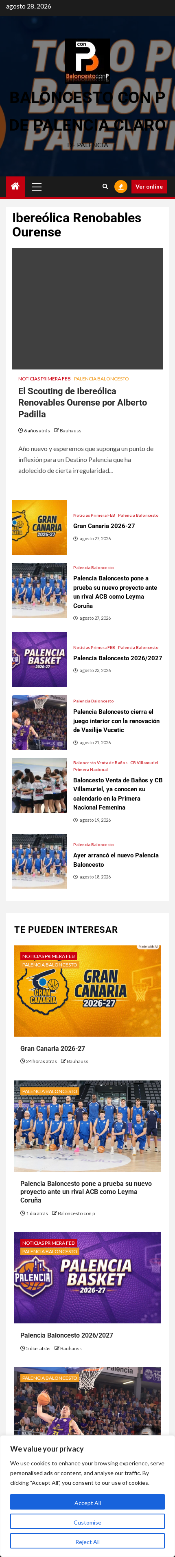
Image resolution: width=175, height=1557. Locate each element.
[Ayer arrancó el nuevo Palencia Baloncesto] (39, 861)
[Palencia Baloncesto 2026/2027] (39, 659)
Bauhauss (70, 430)
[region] (87, 1496)
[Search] (105, 186)
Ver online (149, 186)
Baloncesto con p (76, 1213)
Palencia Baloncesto (101, 379)
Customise (87, 1522)
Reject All (87, 1541)
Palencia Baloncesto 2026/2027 (66, 1335)
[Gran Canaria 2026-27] (39, 527)
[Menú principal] (37, 186)
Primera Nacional (90, 769)
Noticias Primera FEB (44, 379)
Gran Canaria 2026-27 (52, 1048)
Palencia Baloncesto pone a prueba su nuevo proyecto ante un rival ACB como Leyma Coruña (86, 1192)
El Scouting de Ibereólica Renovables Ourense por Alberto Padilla (82, 402)
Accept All (87, 1502)
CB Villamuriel (144, 762)
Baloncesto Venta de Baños (100, 762)
